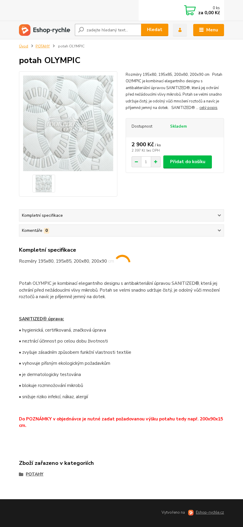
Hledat (154, 30)
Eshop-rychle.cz (210, 512)
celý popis (208, 107)
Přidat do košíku (187, 162)
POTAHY (43, 46)
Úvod (23, 46)
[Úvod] (44, 30)
